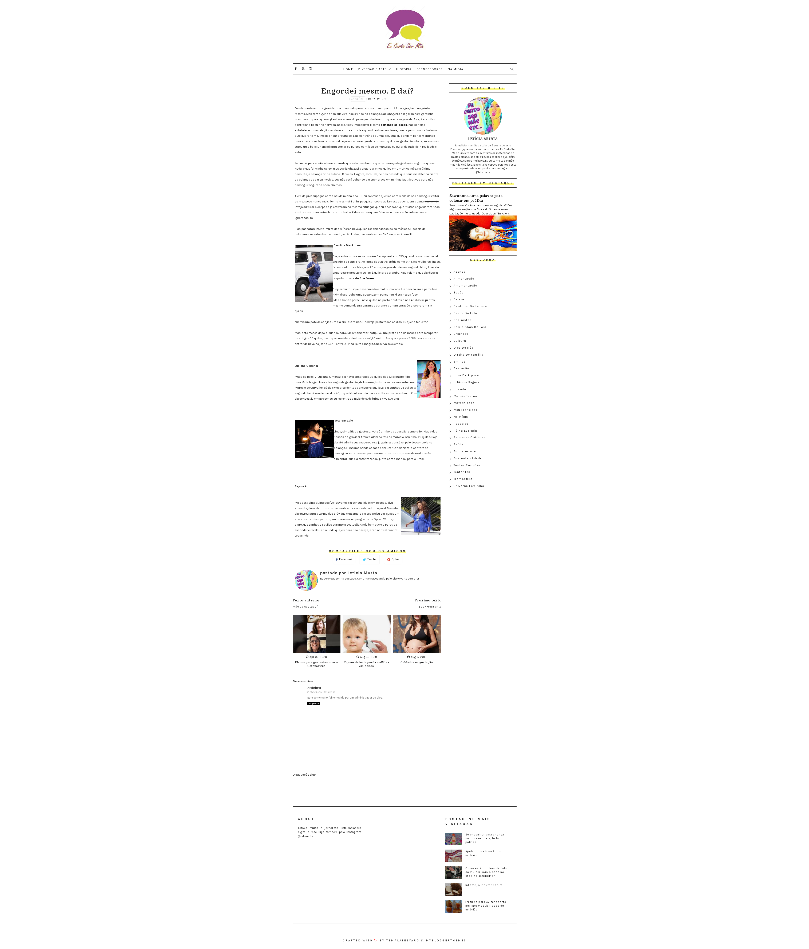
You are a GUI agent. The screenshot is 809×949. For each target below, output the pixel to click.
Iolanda (460, 389)
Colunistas (463, 320)
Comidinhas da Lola (470, 327)
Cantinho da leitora (470, 306)
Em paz (460, 361)
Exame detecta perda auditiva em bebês (366, 664)
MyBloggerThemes (446, 940)
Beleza (459, 299)
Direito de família (469, 354)
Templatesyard (402, 940)
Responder (313, 703)
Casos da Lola (465, 313)
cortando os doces (394, 125)
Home (348, 69)
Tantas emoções (467, 465)
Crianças (461, 334)
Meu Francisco (466, 410)
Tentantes (462, 472)
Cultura (460, 341)
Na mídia (455, 69)
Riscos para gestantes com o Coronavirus (316, 664)
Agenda (460, 271)
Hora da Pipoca (466, 375)
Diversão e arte (372, 69)
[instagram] (310, 69)
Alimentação (464, 278)
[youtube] (303, 69)
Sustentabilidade (468, 458)
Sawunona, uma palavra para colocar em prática (476, 198)
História (403, 69)
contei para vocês (310, 163)
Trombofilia (463, 479)
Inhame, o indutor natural (484, 885)
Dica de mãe (464, 347)
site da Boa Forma (361, 278)
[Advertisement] (483, 520)
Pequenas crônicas (470, 437)
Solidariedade (465, 451)
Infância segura (467, 382)
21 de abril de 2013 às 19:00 (322, 692)
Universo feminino (469, 486)
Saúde (359, 99)
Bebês (459, 292)
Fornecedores (430, 69)
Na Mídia (461, 417)
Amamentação (465, 285)
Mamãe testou (465, 396)
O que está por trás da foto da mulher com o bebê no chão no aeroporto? (486, 872)
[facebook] (296, 69)
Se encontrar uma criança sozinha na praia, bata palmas (484, 838)
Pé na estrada (465, 430)
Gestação (461, 368)
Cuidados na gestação (416, 662)
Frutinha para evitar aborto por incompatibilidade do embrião (485, 905)
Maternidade (464, 403)
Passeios (461, 424)
